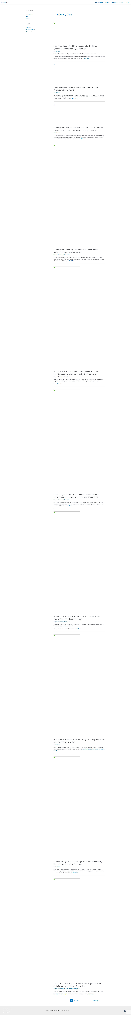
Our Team (107, 2)
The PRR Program (98, 2)
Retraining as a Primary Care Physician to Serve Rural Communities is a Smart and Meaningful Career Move (76, 495)
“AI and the (101, 749)
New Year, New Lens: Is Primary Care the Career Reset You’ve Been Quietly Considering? (77, 617)
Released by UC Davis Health (60, 994)
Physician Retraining (58, 254)
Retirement (28, 31)
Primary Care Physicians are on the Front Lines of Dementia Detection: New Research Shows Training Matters (79, 129)
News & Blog (114, 2)
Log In (127, 2)
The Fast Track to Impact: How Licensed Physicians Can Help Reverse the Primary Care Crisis (77, 984)
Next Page (96, 1000)
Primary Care (29, 14)
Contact (121, 2)
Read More (86, 58)
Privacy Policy (6, 1011)
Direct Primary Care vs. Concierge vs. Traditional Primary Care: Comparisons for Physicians (78, 862)
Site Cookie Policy (7, 1009)
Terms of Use (6, 1013)
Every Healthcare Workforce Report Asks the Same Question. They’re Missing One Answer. (75, 47)
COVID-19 (28, 27)
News (27, 16)
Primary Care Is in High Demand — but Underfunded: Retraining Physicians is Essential (76, 251)
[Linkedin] (125, 1011)
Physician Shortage (30, 29)
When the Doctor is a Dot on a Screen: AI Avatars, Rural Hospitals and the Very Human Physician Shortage (77, 372)
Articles (28, 18)
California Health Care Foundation (90, 749)
